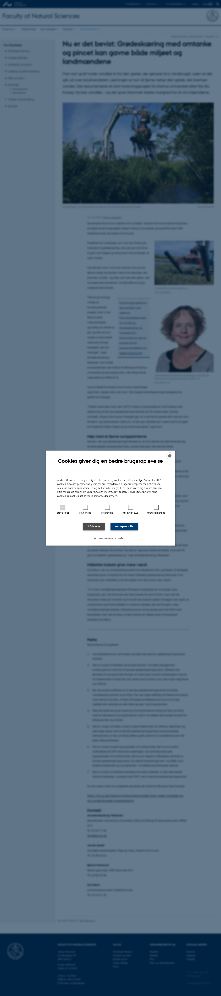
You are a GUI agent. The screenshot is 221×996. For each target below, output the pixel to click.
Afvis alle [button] (94, 526)
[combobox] (169, 455)
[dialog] (110, 498)
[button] (110, 538)
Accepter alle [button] (124, 526)
